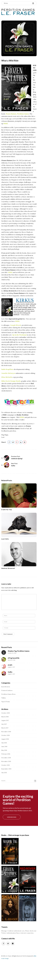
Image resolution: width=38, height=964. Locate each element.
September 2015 (6, 769)
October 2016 (5, 735)
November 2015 (6, 761)
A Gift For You (6, 509)
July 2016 (4, 743)
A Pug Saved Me (13, 658)
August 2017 (5, 720)
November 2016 (6, 731)
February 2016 (5, 754)
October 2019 (5, 713)
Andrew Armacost (8, 568)
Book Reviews (5, 687)
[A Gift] (3, 666)
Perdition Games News (8, 694)
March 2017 (4, 728)
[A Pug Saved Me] (3, 659)
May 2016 (4, 750)
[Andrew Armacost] (19, 554)
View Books (11, 817)
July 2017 (4, 724)
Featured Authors (6, 690)
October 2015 (5, 765)
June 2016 (4, 746)
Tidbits (3, 698)
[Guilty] (3, 673)
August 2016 (5, 739)
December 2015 (6, 758)
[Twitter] (8, 943)
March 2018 (4, 717)
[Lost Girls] (19, 525)
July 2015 (4, 772)
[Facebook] (3, 943)
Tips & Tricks (5, 701)
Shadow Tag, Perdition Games (18, 651)
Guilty (10, 672)
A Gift (10, 665)
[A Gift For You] (19, 495)
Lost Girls (5, 539)
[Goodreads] (13, 943)
